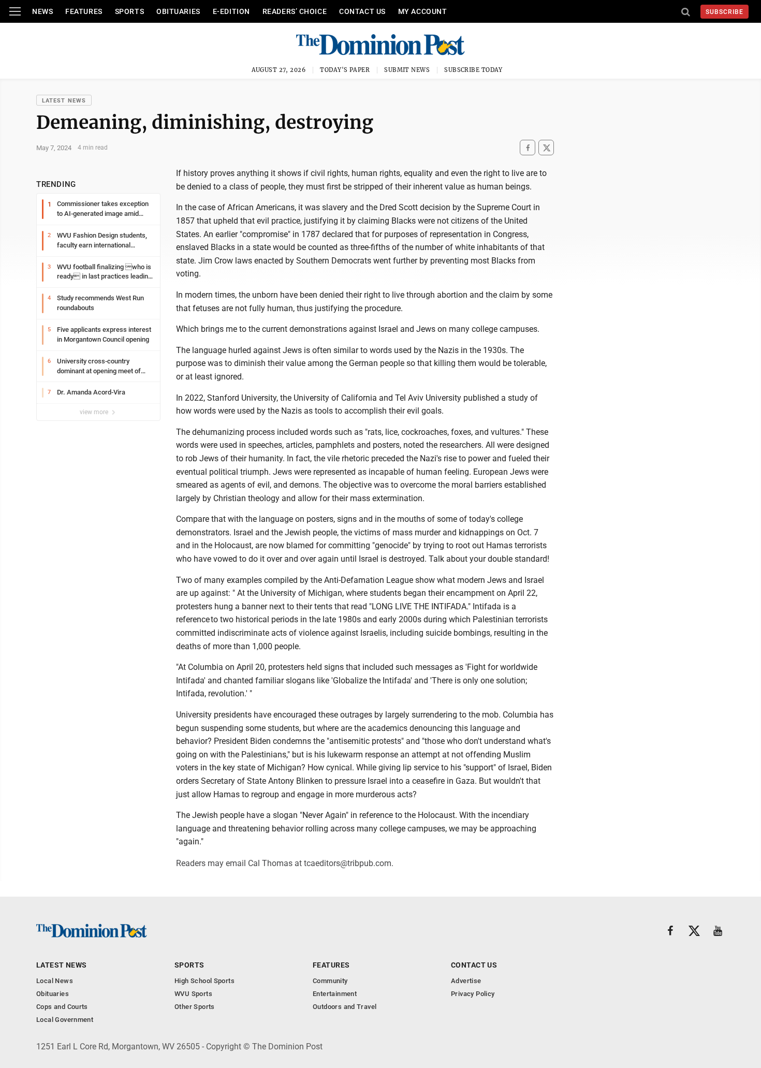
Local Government (64, 1019)
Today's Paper (345, 70)
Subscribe (724, 12)
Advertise (466, 981)
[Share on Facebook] (527, 147)
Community (330, 981)
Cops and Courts (62, 1007)
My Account (422, 11)
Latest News (64, 100)
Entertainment (335, 994)
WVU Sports (193, 994)
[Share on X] (546, 147)
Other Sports (194, 1007)
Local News (54, 981)
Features (83, 11)
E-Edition (231, 11)
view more (95, 412)
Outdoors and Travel (344, 1007)
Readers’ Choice (294, 11)
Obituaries (178, 11)
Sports (129, 11)
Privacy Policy (472, 994)
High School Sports (204, 981)
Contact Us (362, 11)
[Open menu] (15, 11)
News (42, 11)
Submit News (407, 70)
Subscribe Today (473, 70)
